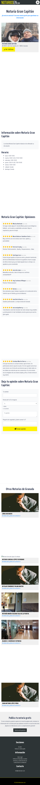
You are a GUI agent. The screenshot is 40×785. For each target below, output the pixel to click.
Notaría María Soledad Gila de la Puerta (15, 613)
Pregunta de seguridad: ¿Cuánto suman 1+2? (14, 420)
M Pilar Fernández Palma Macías (13, 586)
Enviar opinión (21, 428)
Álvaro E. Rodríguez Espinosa (11, 641)
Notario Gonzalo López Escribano (13, 559)
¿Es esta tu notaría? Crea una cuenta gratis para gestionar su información (20, 16)
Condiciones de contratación (20, 762)
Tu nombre (6, 392)
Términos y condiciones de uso (20, 761)
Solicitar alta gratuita (20, 730)
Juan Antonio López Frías (10, 703)
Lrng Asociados (7, 513)
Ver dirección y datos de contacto (11, 516)
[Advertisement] (20, 75)
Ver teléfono (9, 49)
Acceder (20, 747)
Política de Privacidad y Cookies (20, 759)
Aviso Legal (20, 757)
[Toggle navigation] (38, 2)
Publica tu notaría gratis (20, 749)
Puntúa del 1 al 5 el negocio (10, 400)
